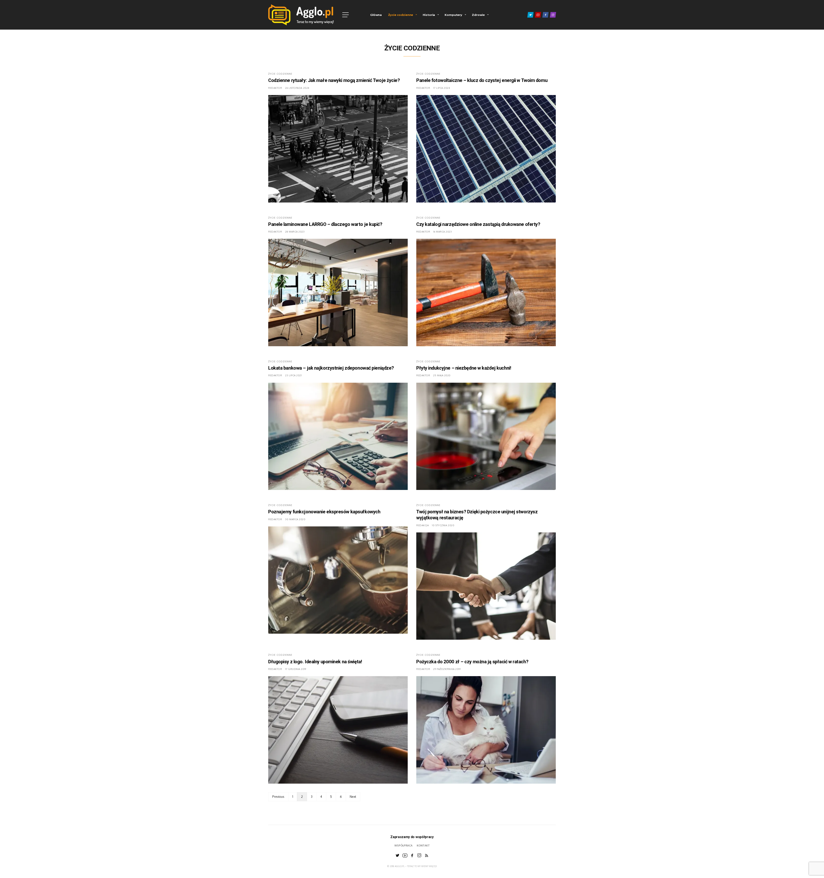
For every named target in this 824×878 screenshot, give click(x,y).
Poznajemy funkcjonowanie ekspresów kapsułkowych (324, 511)
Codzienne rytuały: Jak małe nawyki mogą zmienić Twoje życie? (334, 80)
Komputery (453, 15)
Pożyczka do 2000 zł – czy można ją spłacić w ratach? (472, 661)
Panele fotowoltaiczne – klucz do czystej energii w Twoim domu (481, 80)
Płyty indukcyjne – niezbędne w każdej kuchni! (463, 368)
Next (353, 796)
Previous (278, 796)
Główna (376, 15)
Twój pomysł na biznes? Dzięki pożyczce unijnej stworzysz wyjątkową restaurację (477, 514)
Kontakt (423, 845)
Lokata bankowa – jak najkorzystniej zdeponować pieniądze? (331, 368)
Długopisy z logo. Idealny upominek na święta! (315, 661)
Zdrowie (478, 15)
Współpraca (403, 845)
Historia (429, 15)
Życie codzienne (400, 15)
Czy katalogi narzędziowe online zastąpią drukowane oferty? (478, 224)
